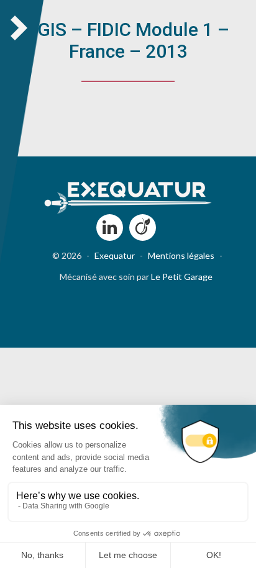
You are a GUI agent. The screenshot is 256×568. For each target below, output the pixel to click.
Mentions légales (181, 255)
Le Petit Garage (182, 276)
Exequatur (114, 255)
